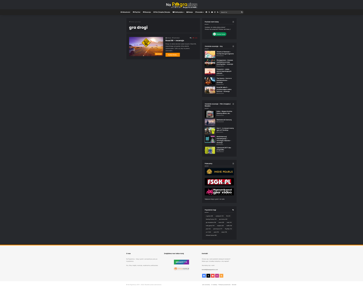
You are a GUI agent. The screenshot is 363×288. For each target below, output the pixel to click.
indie (229, 222)
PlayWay (228, 229)
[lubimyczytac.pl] (181, 270)
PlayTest (137, 12)
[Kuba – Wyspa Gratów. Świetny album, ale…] (210, 114)
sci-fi (208, 232)
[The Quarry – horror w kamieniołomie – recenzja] (210, 80)
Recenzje (148, 12)
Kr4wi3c (169, 38)
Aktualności (126, 12)
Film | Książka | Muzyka (162, 12)
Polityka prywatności (224, 284)
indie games (210, 225)
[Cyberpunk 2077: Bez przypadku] (210, 150)
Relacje (190, 12)
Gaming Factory (211, 219)
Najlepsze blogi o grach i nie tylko (215, 199)
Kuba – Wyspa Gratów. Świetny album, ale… (224, 112)
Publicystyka (178, 12)
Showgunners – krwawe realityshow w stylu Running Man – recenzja (225, 62)
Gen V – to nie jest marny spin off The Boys (225, 129)
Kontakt (234, 284)
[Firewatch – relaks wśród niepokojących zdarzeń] (210, 71)
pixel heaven (217, 229)
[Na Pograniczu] (181, 4)
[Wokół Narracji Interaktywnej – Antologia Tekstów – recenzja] (210, 139)
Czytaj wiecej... (173, 55)
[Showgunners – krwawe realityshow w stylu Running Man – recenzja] (210, 62)
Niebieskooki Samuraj (224, 120)
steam (224, 232)
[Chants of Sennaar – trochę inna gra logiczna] (210, 54)
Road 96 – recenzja (175, 40)
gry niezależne (211, 222)
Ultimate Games (211, 235)
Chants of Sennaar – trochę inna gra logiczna (225, 53)
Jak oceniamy (206, 284)
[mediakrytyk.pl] (181, 264)
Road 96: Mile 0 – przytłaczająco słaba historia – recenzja (224, 89)
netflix (229, 225)
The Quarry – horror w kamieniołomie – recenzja (224, 80)
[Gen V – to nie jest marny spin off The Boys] (210, 130)
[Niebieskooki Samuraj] (210, 122)
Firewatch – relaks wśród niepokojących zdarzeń (224, 71)
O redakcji (214, 284)
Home (132, 22)
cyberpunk (220, 216)
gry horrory (223, 219)
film (228, 216)
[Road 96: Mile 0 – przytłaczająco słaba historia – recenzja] (210, 90)
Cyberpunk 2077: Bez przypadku (224, 149)
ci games (209, 216)
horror (221, 222)
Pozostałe (199, 12)
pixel (208, 229)
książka (220, 225)
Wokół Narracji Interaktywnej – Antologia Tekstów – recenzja (224, 140)
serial (216, 232)
